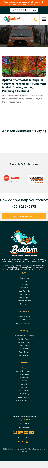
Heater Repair (24, 297)
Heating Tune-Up (24, 294)
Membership (24, 377)
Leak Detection (24, 349)
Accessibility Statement (24, 400)
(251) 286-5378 (24, 206)
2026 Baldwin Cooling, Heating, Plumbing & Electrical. (22, 449)
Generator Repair (24, 317)
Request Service (24, 216)
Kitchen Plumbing (24, 345)
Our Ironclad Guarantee (24, 371)
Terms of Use (24, 390)
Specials (24, 381)
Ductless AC (24, 288)
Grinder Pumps (24, 355)
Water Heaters (24, 352)
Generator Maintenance (24, 320)
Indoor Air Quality (24, 291)
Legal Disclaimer (24, 397)
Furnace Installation (24, 301)
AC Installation (24, 278)
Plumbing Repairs (24, 339)
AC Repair (24, 281)
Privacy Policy (24, 394)
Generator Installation (24, 323)
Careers (24, 387)
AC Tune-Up (24, 284)
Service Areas (24, 374)
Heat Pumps (24, 304)
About (24, 368)
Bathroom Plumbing (24, 342)
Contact (24, 384)
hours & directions (23, 423)
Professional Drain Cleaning (24, 336)
